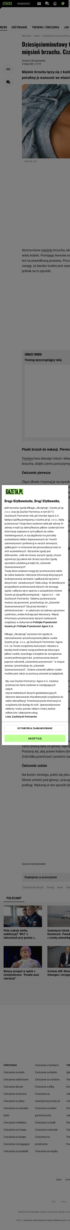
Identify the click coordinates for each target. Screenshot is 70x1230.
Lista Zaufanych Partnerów (21, 716)
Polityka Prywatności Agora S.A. (35, 626)
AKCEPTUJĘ (35, 738)
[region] (35, 615)
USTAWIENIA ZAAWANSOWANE (34, 728)
